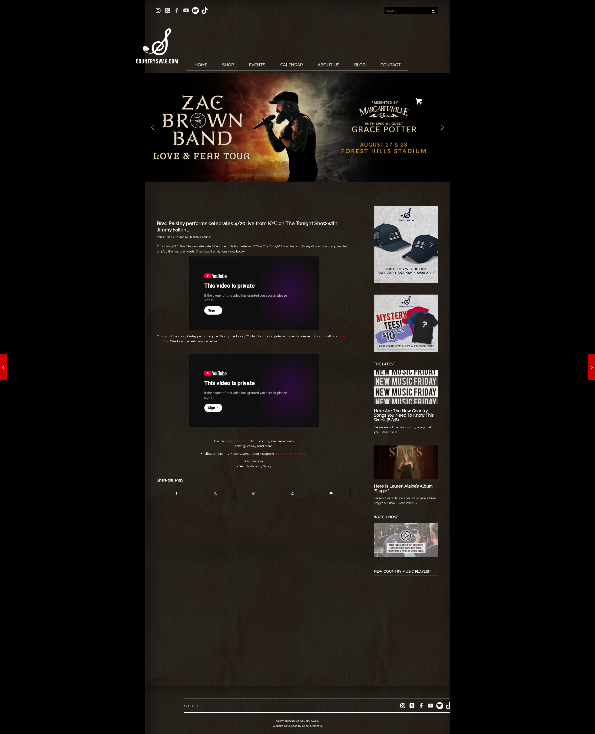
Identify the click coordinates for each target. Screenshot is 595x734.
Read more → (391, 432)
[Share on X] (215, 493)
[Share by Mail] (331, 493)
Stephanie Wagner (200, 237)
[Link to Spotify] (195, 10)
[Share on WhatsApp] (254, 493)
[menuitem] (200, 65)
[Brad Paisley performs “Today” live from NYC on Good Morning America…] (591, 367)
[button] (285, 127)
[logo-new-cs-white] (157, 42)
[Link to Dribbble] (204, 10)
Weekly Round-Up (238, 441)
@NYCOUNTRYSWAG (290, 453)
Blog (181, 237)
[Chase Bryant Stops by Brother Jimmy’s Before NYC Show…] (3, 367)
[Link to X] (167, 10)
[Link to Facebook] (176, 10)
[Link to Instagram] (158, 10)
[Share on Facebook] (176, 493)
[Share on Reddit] (292, 493)
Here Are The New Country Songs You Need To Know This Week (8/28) (404, 415)
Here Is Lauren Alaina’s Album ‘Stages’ (403, 488)
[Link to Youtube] (186, 10)
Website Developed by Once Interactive (298, 725)
